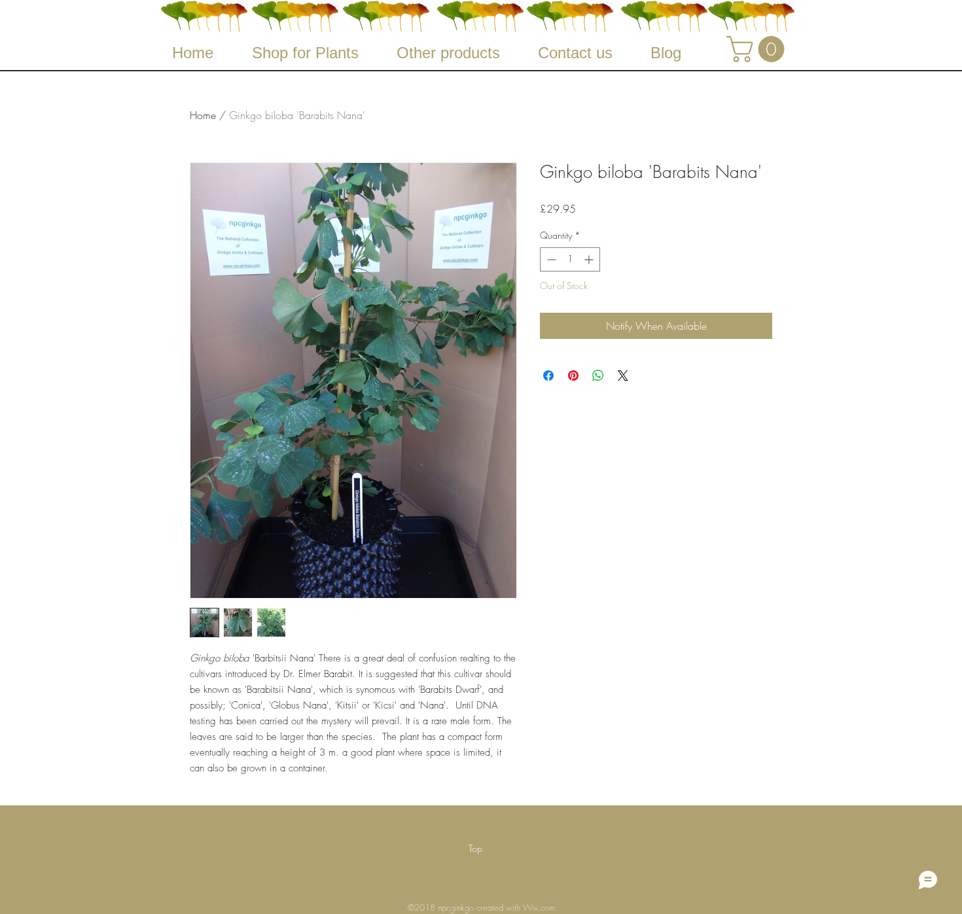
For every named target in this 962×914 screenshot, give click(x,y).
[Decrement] (550, 259)
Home (203, 115)
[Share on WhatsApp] (598, 375)
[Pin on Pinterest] (573, 375)
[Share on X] (623, 375)
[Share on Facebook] (548, 375)
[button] (758, 49)
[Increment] (590, 259)
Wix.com (539, 907)
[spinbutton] (570, 259)
